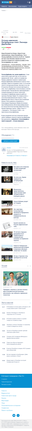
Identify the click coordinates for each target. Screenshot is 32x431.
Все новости (30, 303)
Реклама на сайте (6, 384)
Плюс (2, 153)
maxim (21, 32)
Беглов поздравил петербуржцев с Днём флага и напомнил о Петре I (17, 355)
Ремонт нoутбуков (6, 410)
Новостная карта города (8, 395)
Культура (16, 129)
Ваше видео (5, 400)
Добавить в (11, 37)
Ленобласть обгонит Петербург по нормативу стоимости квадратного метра (18, 325)
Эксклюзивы (12, 6)
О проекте (4, 379)
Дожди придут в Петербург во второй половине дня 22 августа (16, 361)
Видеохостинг (5, 393)
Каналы (3, 398)
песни (24, 127)
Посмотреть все (7, 136)
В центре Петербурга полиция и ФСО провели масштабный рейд (18, 349)
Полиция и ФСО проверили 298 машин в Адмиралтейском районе (17, 337)
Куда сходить (22, 6)
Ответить (18, 155)
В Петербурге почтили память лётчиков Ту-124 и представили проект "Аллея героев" (18, 307)
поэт (28, 127)
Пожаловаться (11, 155)
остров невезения (18, 127)
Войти (30, 2)
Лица (3, 403)
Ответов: (24, 155)
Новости (4, 6)
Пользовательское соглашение (10, 405)
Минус (5, 153)
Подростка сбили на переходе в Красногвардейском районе (15, 343)
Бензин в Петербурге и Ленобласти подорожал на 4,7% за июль (16, 313)
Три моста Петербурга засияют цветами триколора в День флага (17, 331)
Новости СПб (10, 129)
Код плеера (28, 33)
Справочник (5, 408)
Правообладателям (6, 381)
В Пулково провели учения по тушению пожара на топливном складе (16, 319)
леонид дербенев (8, 127)
